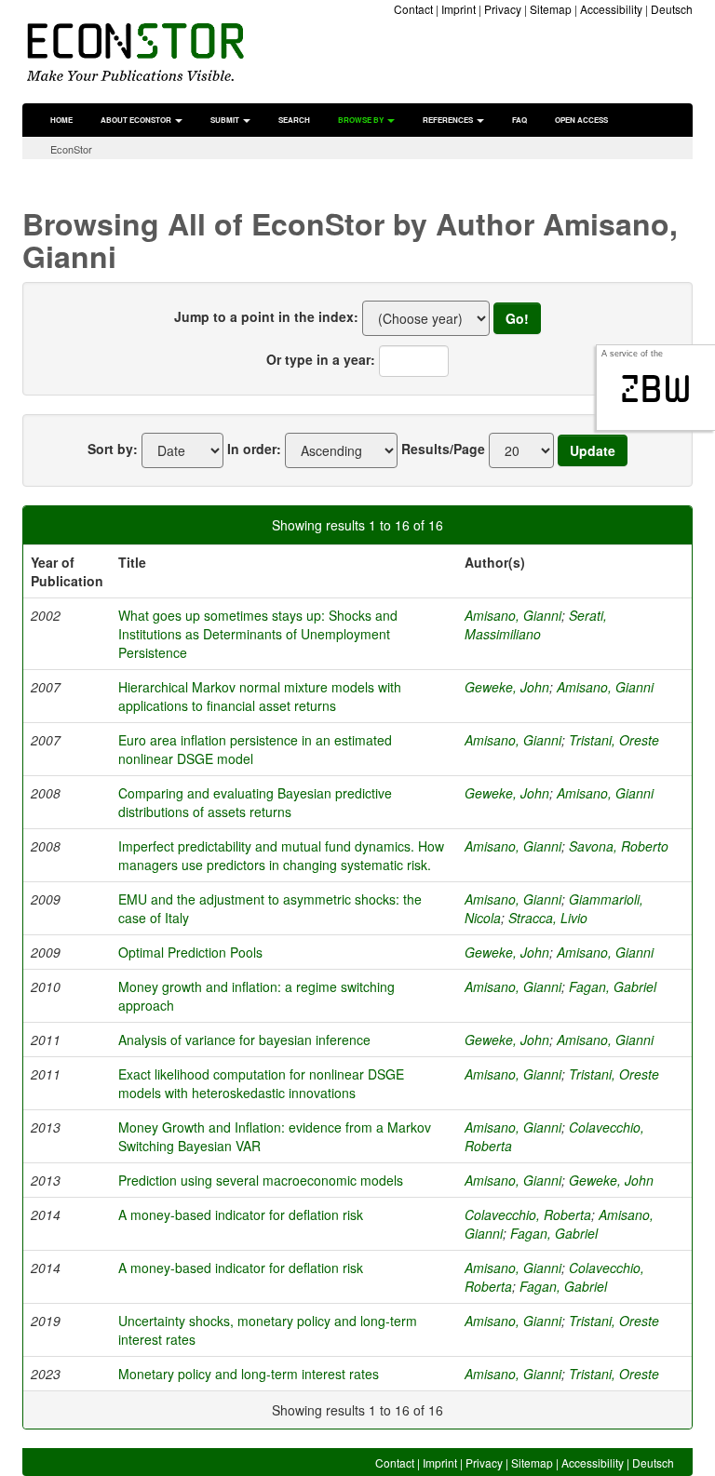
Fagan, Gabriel (612, 986)
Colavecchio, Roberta (528, 1214)
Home (61, 119)
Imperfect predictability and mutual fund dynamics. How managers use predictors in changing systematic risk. (281, 855)
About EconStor (137, 119)
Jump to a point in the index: (266, 316)
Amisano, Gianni (513, 615)
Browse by (361, 119)
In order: (254, 448)
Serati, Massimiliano (536, 624)
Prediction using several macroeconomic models (260, 1180)
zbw (656, 389)
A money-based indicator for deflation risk (240, 1214)
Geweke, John (507, 687)
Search (294, 119)
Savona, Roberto (618, 846)
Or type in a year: (320, 359)
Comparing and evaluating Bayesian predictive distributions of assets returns (255, 802)
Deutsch (672, 9)
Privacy (502, 9)
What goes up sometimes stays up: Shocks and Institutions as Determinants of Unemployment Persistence (258, 634)
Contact (413, 9)
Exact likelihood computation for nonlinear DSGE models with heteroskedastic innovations (261, 1083)
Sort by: (113, 448)
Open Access (581, 119)
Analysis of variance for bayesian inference (244, 1039)
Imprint (458, 9)
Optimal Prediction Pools (190, 952)
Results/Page (443, 448)
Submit (225, 119)
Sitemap (551, 9)
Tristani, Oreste (614, 740)
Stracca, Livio (547, 917)
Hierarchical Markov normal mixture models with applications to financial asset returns (259, 696)
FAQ (519, 119)
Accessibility (611, 9)
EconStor (71, 148)
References (449, 119)
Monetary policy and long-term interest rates (248, 1373)
